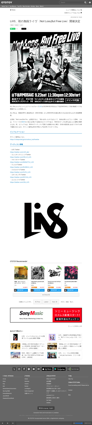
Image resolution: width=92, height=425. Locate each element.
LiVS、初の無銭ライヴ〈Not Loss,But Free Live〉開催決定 (45, 21)
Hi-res (4, 379)
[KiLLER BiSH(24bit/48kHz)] (71, 273)
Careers (48, 402)
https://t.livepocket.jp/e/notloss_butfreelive (24, 139)
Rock (4, 381)
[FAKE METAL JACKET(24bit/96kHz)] (38, 273)
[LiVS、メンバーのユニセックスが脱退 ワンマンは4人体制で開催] (15, 337)
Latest (46, 302)
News (37, 6)
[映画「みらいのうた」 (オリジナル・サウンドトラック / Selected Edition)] (21, 273)
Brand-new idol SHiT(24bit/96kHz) (54, 282)
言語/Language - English (46, 408)
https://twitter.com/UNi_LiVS (19, 182)
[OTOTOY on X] (14, 369)
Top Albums (12, 6)
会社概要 (48, 381)
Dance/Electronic (7, 393)
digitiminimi (54, 418)
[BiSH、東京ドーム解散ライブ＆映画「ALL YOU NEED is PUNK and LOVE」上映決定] (15, 355)
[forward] (12, 423)
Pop (4, 383)
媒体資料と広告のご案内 (52, 397)
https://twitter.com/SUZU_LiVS (20, 172)
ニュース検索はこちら (73, 10)
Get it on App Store (47, 369)
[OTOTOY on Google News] (38, 369)
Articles (33, 6)
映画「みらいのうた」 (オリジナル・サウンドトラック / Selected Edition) (21, 284)
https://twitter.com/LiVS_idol (19, 152)
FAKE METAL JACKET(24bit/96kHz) (37, 282)
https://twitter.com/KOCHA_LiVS (20, 177)
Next (53, 302)
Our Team (48, 400)
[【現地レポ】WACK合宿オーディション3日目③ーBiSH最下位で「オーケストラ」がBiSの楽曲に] (15, 346)
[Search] (86, 2)
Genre (5, 375)
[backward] (2, 423)
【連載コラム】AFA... (25, 302)
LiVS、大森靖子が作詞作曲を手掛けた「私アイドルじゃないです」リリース (69, 337)
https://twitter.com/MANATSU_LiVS (22, 162)
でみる (25, 290)
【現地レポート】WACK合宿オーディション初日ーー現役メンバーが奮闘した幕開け (69, 346)
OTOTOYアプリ (50, 395)
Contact (70, 390)
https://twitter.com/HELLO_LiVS (20, 157)
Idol (4, 386)
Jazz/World (6, 395)
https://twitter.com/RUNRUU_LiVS (21, 167)
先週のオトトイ (29, 393)
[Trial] (15, 290)
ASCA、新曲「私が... (67, 302)
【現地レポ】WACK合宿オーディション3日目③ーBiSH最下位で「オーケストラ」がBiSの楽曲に (33, 346)
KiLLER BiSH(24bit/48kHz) (71, 282)
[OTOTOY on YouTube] (33, 369)
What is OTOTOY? (51, 379)
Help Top (70, 379)
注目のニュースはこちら (72, 13)
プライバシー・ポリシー (52, 386)
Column (27, 383)
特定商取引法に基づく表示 (53, 388)
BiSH (23, 122)
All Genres (10, 375)
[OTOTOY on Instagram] (19, 369)
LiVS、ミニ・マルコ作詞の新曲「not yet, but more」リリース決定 (69, 355)
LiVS (40, 106)
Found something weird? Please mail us (78, 385)
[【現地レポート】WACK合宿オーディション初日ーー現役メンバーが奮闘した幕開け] (52, 346)
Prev (38, 302)
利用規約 (48, 383)
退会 (69, 395)
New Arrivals (26, 6)
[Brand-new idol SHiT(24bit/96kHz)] (54, 273)
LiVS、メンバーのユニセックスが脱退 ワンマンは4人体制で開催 (33, 337)
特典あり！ (34, 287)
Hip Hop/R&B (6, 391)
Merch (41, 6)
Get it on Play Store (60, 369)
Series (26, 379)
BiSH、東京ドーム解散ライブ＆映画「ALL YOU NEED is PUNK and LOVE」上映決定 (33, 355)
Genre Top (5, 6)
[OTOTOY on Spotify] (29, 369)
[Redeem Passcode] (89, 2)
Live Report (27, 388)
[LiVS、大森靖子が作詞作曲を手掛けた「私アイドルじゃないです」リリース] (52, 337)
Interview (27, 381)
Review (26, 386)
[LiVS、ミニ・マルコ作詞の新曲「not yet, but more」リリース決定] (52, 355)
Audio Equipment (29, 391)
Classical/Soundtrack (8, 398)
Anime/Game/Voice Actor (9, 388)
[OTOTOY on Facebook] (24, 369)
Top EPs (19, 6)
